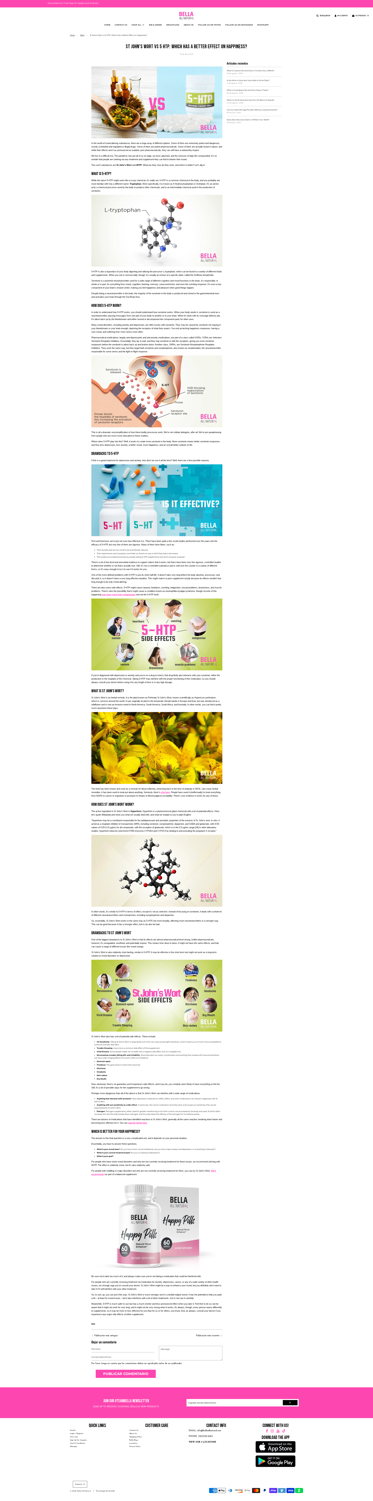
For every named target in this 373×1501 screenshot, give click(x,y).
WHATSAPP (263, 25)
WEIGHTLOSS (172, 25)
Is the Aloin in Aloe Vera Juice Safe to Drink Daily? (248, 80)
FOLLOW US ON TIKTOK (209, 25)
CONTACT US (121, 25)
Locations (133, 1443)
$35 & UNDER (155, 25)
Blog (82, 35)
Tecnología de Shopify (105, 1491)
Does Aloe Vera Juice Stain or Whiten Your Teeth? (248, 120)
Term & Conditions (77, 1443)
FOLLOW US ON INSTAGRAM (239, 25)
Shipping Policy (135, 1437)
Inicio (72, 35)
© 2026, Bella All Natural (80, 1491)
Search (72, 1430)
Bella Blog (133, 1440)
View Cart (74, 1437)
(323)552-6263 (205, 1436)
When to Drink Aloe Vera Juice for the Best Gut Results (250, 100)
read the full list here (137, 1123)
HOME (107, 25)
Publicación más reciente (207, 1336)
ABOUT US (189, 25)
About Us (133, 1433)
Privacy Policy (134, 1446)
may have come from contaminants (119, 594)
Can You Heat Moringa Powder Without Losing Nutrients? (252, 110)
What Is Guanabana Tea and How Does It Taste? (248, 90)
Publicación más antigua (106, 1336)
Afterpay (73, 1446)
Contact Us (133, 1430)
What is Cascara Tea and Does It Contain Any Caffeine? (251, 70)
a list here (165, 792)
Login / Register (76, 1433)
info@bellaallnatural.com (209, 1431)
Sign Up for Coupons (78, 1440)
